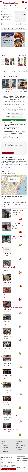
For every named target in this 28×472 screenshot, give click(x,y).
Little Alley (6, 321)
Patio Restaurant (17, 211)
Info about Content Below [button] (21, 12)
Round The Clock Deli (10, 348)
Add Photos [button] (22, 71)
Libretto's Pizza (8, 294)
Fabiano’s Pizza (17, 223)
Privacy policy (19, 441)
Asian (8, 11)
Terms (17, 443)
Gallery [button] (10, 28)
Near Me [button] (12, 5)
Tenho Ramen (7, 253)
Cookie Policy (5, 445)
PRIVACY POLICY (10, 466)
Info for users (5, 447)
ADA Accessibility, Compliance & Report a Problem (14, 456)
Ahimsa (5, 402)
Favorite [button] (18, 24)
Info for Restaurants (21, 445)
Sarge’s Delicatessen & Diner (12, 308)
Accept (8, 469)
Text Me (8, 113)
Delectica (6, 362)
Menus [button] (16, 28)
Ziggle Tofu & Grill (9, 267)
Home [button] (5, 28)
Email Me (8, 116)
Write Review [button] (7, 152)
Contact (17, 450)
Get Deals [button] (11, 24)
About (3, 441)
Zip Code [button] (17, 5)
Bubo (5, 389)
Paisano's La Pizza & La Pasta (18, 237)
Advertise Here (23, 31)
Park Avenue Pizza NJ (10, 429)
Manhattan (3, 11)
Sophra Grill (7, 335)
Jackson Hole (7, 375)
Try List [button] (24, 24)
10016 (12, 11)
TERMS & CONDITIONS (11, 465)
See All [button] (13, 71)
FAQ (3, 443)
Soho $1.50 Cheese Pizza (11, 416)
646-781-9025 (5, 17)
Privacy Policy (14, 133)
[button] (23, 2)
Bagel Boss (6, 280)
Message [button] (5, 24)
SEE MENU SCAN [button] (22, 55)
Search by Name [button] (5, 5)
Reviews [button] (21, 28)
